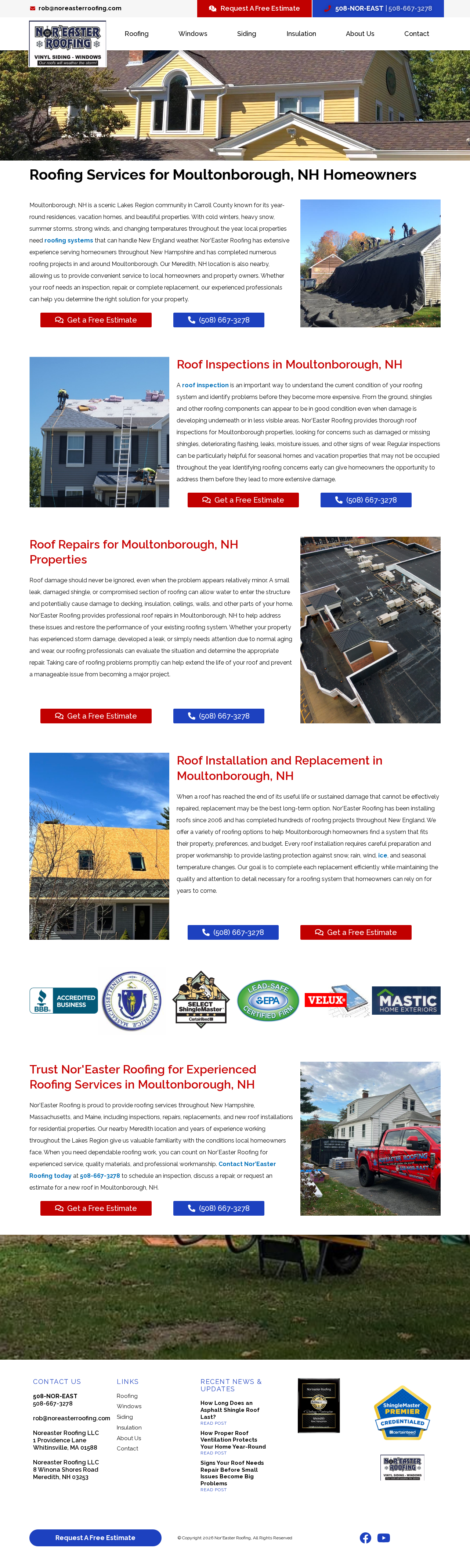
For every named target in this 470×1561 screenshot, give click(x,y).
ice (382, 855)
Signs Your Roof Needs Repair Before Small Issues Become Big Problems (232, 1473)
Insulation (301, 33)
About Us (360, 33)
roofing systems (68, 240)
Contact (416, 33)
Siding (246, 33)
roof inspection (205, 385)
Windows (192, 33)
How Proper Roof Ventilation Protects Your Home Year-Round (233, 1440)
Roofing (136, 33)
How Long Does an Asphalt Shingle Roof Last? (230, 1410)
